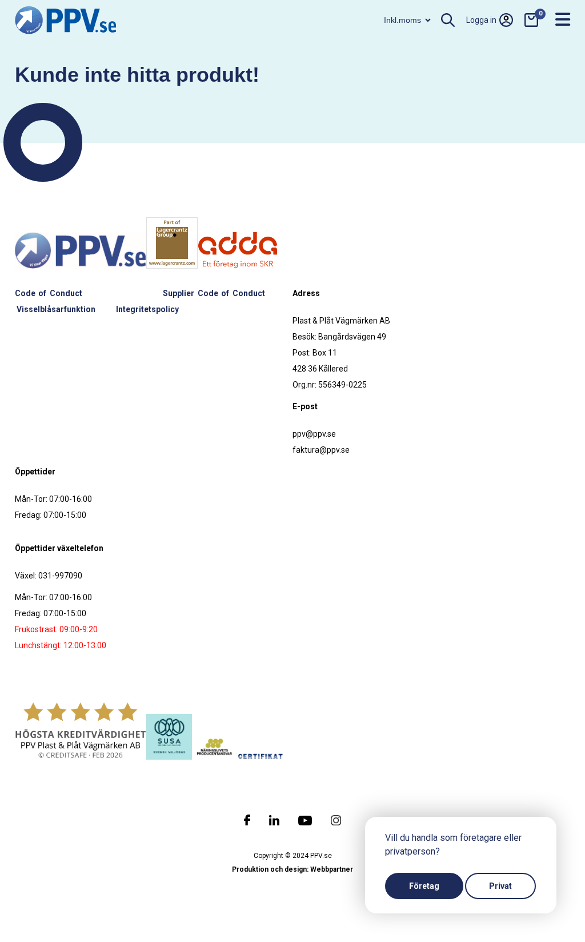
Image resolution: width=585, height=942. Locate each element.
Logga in (481, 20)
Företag (424, 886)
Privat (500, 886)
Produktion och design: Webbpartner (292, 869)
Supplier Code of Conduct (214, 293)
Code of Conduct (48, 293)
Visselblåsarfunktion (56, 309)
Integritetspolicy (147, 309)
